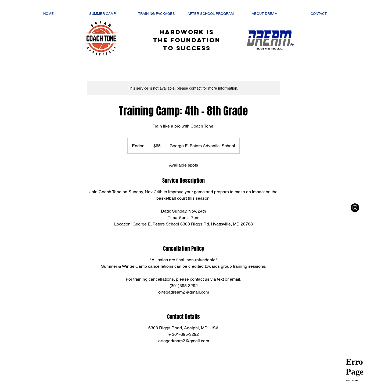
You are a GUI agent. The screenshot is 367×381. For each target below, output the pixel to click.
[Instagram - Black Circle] (355, 207)
